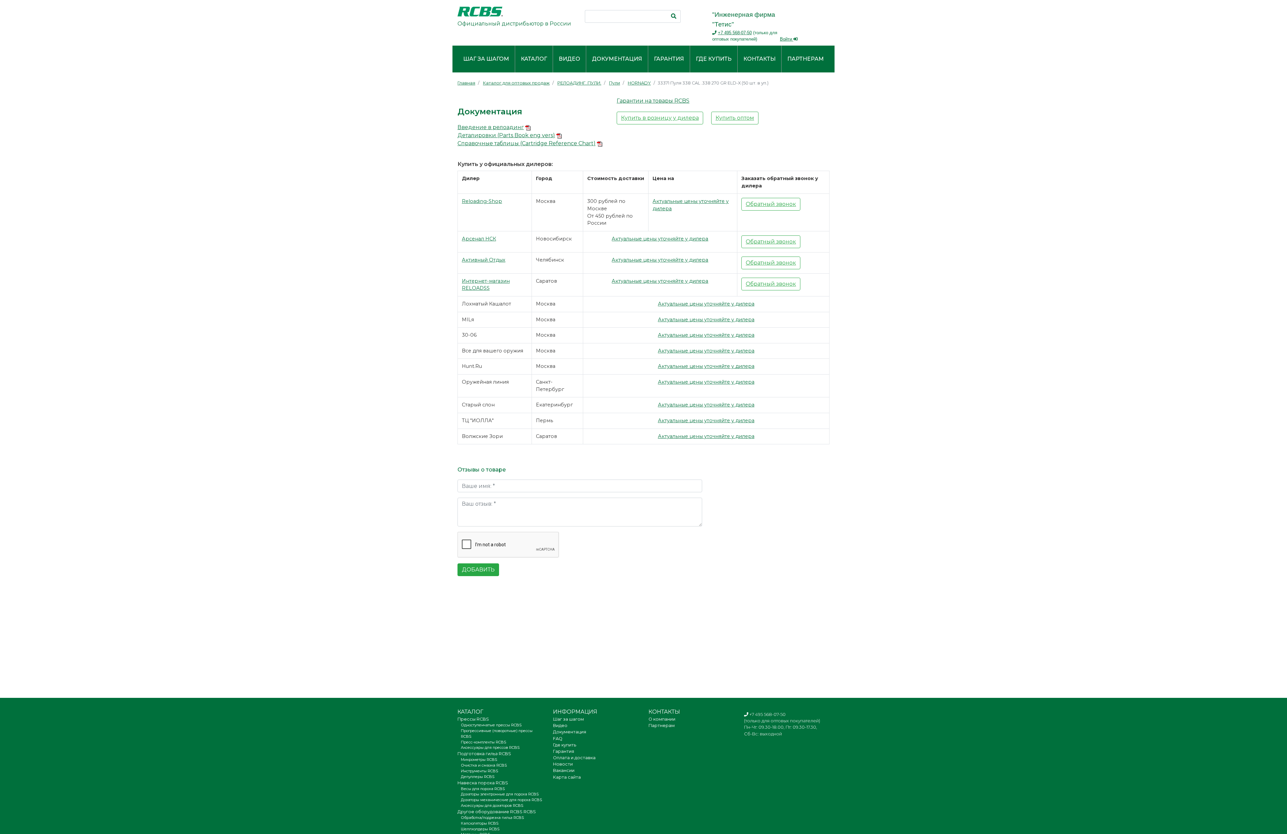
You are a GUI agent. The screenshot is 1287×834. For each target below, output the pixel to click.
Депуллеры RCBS (477, 776)
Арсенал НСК (479, 239)
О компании (662, 719)
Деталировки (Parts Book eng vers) (506, 135)
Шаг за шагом (486, 59)
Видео (569, 59)
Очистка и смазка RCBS (484, 765)
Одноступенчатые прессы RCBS (491, 725)
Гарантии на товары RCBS (653, 101)
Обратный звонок (771, 204)
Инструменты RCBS (479, 771)
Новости (563, 764)
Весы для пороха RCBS (483, 788)
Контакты (759, 59)
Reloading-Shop (482, 201)
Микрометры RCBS (479, 759)
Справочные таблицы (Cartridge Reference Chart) (526, 143)
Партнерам (805, 59)
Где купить (714, 59)
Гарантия (669, 59)
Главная (466, 83)
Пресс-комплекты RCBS (483, 742)
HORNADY (639, 83)
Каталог (534, 59)
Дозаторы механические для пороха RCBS (501, 799)
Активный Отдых (483, 260)
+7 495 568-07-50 (735, 32)
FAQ (557, 738)
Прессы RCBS (473, 719)
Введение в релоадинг (490, 127)
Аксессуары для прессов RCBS (490, 747)
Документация (617, 59)
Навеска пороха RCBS (482, 782)
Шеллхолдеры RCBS (480, 829)
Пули (614, 83)
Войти (786, 39)
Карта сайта (567, 777)
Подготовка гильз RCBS (484, 753)
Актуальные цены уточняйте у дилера (660, 239)
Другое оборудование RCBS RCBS (496, 811)
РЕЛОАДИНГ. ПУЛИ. (579, 83)
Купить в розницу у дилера (660, 118)
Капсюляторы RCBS (479, 823)
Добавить (478, 569)
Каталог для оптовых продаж (516, 83)
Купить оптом (735, 118)
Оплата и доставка (574, 757)
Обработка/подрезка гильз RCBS (492, 817)
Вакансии (563, 770)
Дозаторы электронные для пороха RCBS (500, 794)
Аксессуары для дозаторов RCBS (492, 805)
